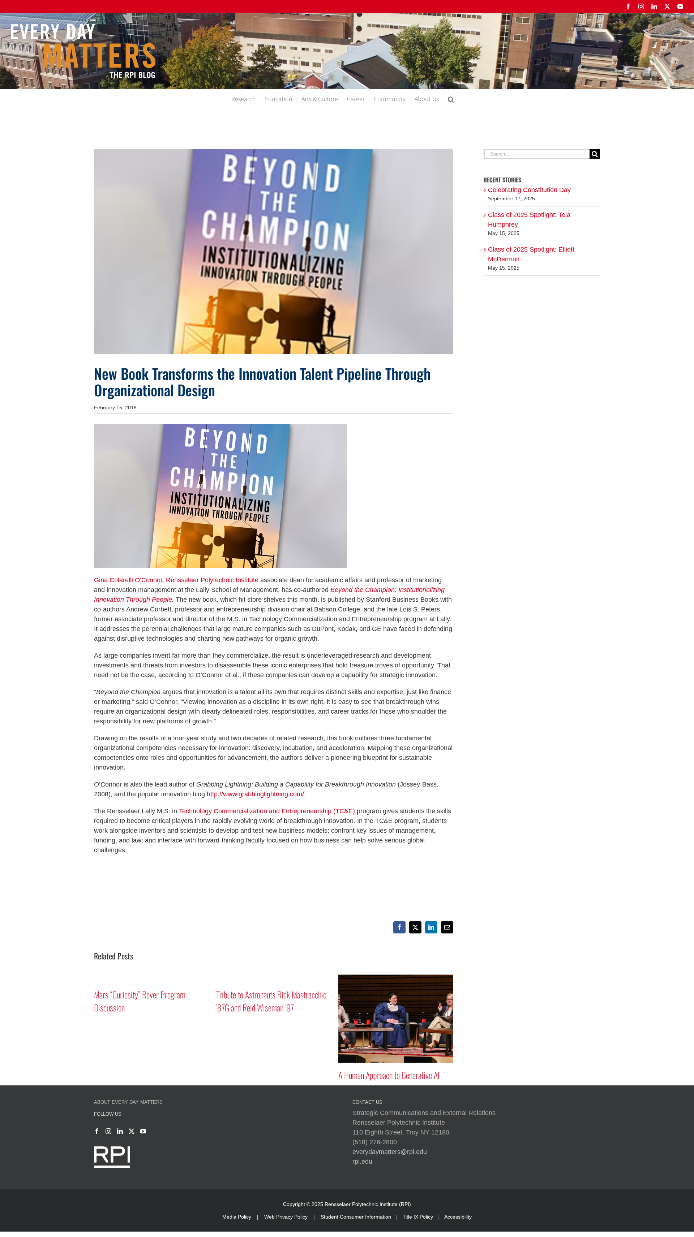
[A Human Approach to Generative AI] (395, 978)
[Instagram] (108, 1131)
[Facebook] (97, 1131)
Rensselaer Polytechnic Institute (212, 580)
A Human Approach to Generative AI (389, 1074)
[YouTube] (143, 1131)
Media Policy (236, 1217)
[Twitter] (131, 1131)
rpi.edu (362, 1161)
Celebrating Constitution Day (529, 189)
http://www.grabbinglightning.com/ (255, 794)
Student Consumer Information (356, 1217)
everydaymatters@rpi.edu (389, 1151)
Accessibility (458, 1217)
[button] (451, 98)
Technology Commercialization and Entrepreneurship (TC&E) (267, 811)
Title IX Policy (418, 1217)
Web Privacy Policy (286, 1217)
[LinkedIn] (120, 1131)
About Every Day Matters (128, 1102)
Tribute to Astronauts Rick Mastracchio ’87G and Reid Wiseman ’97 (271, 1001)
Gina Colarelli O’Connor (128, 580)
